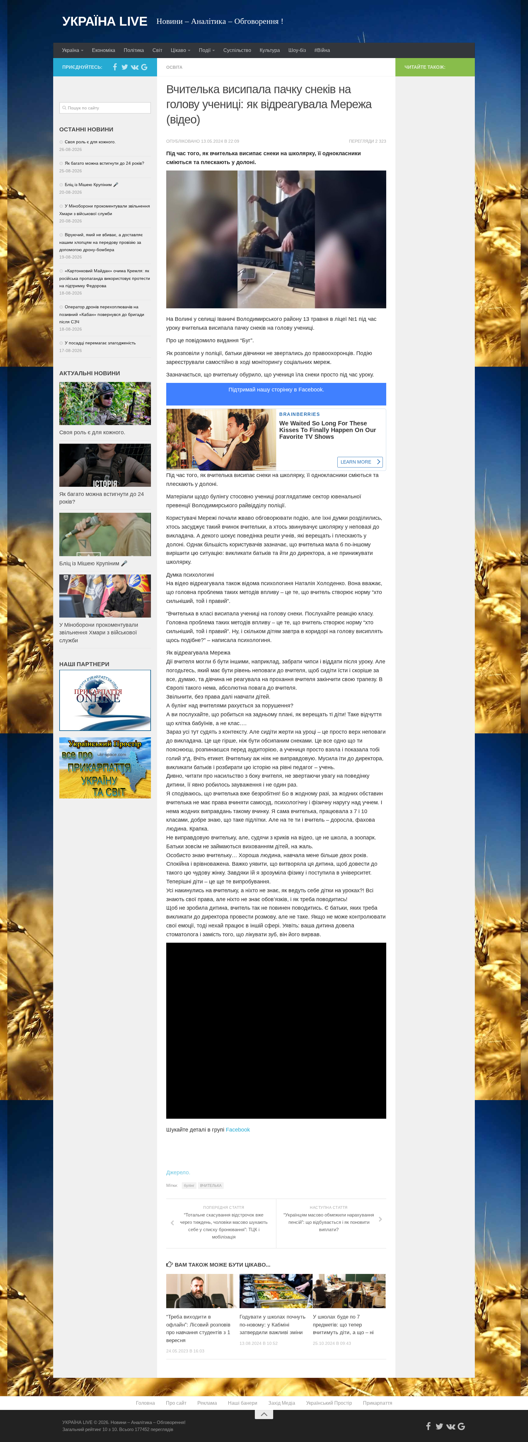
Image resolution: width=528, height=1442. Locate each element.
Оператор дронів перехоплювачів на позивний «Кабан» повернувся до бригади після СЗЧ (101, 314)
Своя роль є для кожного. (90, 141)
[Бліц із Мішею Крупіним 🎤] (105, 534)
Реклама (207, 1403)
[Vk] (134, 67)
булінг (189, 1185)
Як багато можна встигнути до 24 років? (104, 163)
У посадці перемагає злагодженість (100, 342)
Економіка (103, 50)
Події (205, 50)
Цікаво (178, 50)
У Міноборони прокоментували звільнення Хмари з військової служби (98, 632)
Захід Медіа (281, 1403)
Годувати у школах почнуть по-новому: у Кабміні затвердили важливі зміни (273, 1324)
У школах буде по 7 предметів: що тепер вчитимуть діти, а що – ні (343, 1324)
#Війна (322, 50)
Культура (270, 50)
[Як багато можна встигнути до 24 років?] (105, 465)
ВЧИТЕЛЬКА (211, 1185)
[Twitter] (124, 67)
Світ (157, 50)
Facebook (238, 1130)
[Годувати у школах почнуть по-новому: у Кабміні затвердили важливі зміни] (276, 1291)
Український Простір (329, 1403)
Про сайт (176, 1403)
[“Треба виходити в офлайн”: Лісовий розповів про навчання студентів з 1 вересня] (202, 1291)
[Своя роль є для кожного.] (105, 403)
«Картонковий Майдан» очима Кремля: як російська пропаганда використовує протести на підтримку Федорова (104, 278)
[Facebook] (115, 67)
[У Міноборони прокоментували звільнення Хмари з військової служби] (105, 596)
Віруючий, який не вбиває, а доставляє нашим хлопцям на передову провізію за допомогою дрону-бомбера (101, 242)
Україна (70, 50)
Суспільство (237, 50)
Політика (134, 50)
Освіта (174, 67)
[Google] (144, 67)
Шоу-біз (297, 50)
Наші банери (242, 1403)
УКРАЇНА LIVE (104, 21)
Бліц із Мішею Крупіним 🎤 (91, 184)
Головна (145, 1403)
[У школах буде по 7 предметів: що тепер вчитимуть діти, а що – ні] (349, 1291)
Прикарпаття (377, 1403)
